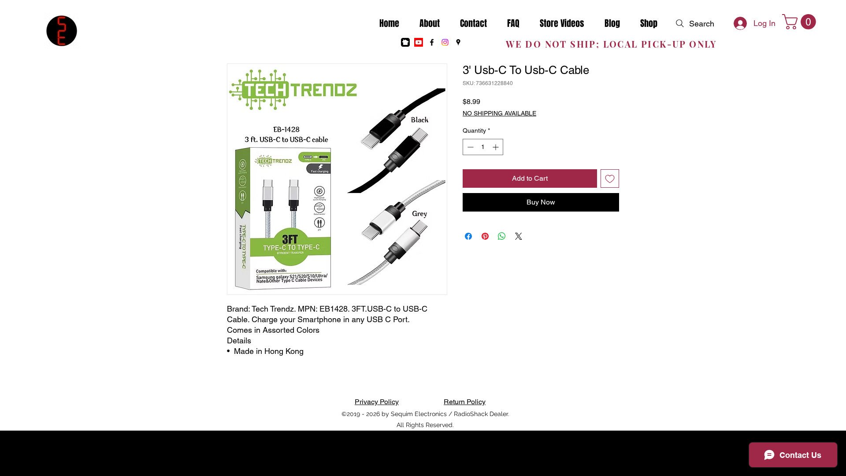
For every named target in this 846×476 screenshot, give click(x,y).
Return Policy (465, 402)
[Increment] (496, 147)
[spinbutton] (483, 147)
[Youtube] (418, 42)
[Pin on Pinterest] (485, 236)
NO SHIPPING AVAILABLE (499, 113)
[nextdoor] (405, 42)
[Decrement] (469, 147)
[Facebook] (431, 42)
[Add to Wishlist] (610, 178)
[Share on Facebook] (468, 236)
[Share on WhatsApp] (502, 236)
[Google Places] (458, 42)
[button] (801, 22)
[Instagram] (445, 42)
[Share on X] (518, 236)
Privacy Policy (377, 402)
